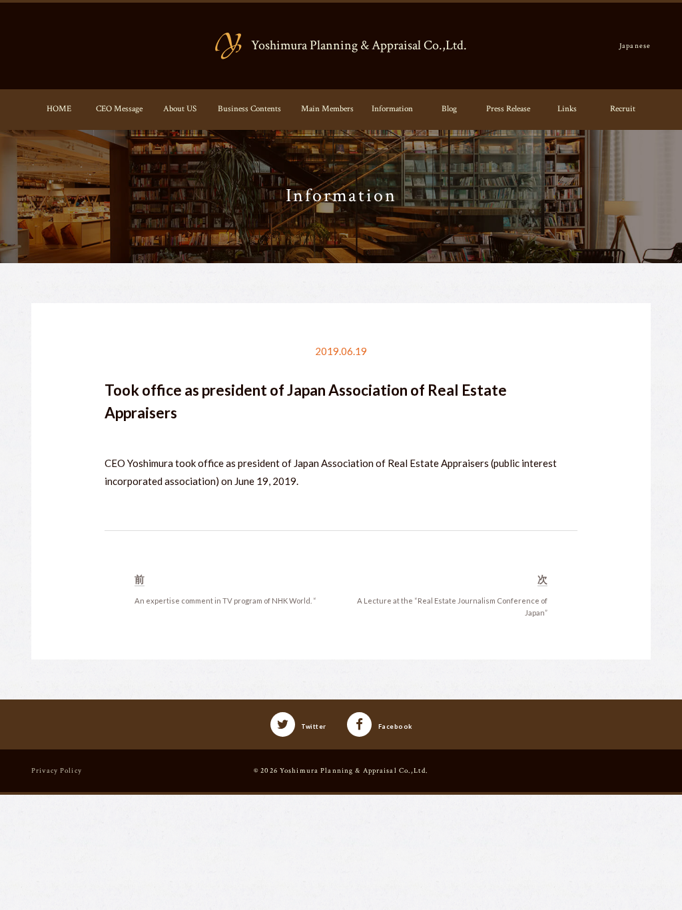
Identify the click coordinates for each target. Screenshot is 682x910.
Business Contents (249, 109)
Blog (449, 109)
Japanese (635, 46)
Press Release (508, 109)
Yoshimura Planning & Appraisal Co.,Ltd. (354, 770)
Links (567, 109)
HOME (59, 109)
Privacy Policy (56, 770)
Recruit (622, 109)
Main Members (327, 109)
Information (392, 109)
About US (179, 109)
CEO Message (119, 109)
